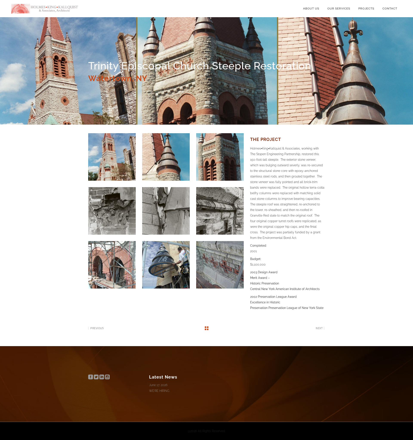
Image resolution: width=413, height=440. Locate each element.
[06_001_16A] (220, 211)
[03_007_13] (220, 157)
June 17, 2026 (158, 385)
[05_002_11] (166, 211)
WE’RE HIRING (159, 391)
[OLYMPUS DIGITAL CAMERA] (112, 265)
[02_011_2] (166, 157)
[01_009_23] (112, 157)
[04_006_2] (112, 211)
